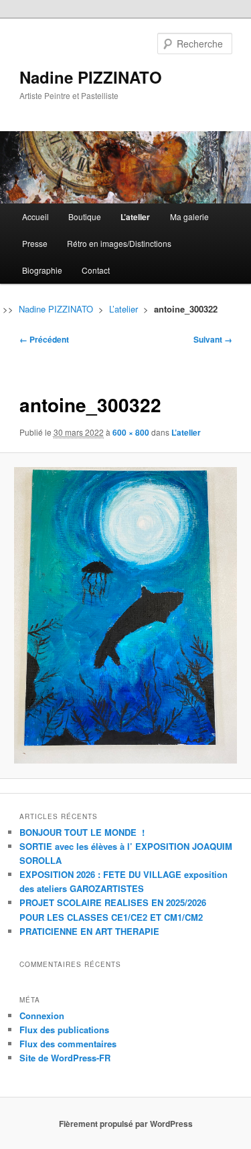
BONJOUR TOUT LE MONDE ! (82, 832)
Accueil (35, 216)
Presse (35, 243)
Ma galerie (189, 216)
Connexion (41, 1015)
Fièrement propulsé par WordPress (126, 1124)
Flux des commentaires (67, 1043)
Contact (96, 270)
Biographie (42, 270)
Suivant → (212, 339)
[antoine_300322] (125, 615)
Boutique (84, 216)
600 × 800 (130, 432)
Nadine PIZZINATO (90, 77)
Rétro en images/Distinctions (119, 243)
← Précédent (44, 339)
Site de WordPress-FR (64, 1057)
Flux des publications (64, 1029)
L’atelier (135, 217)
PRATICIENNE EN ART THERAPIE (89, 931)
